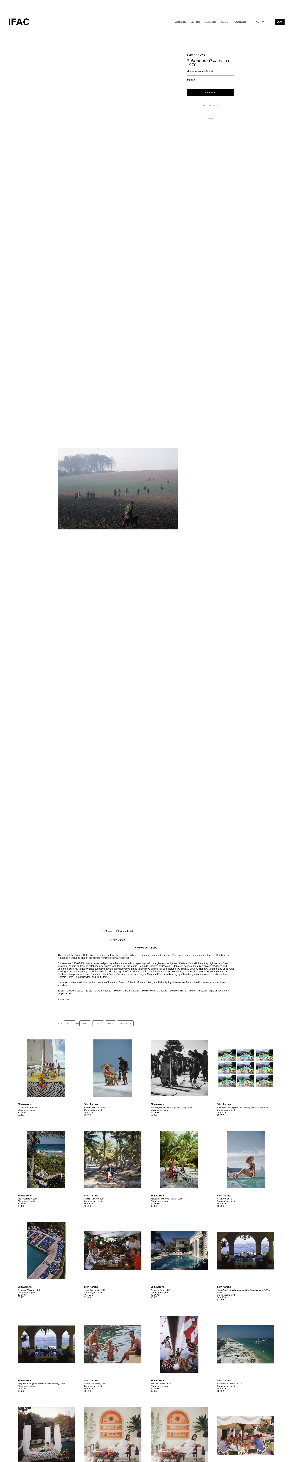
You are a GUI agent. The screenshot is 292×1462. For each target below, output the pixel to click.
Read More (64, 999)
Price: (60, 1023)
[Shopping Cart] (263, 22)
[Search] (257, 22)
